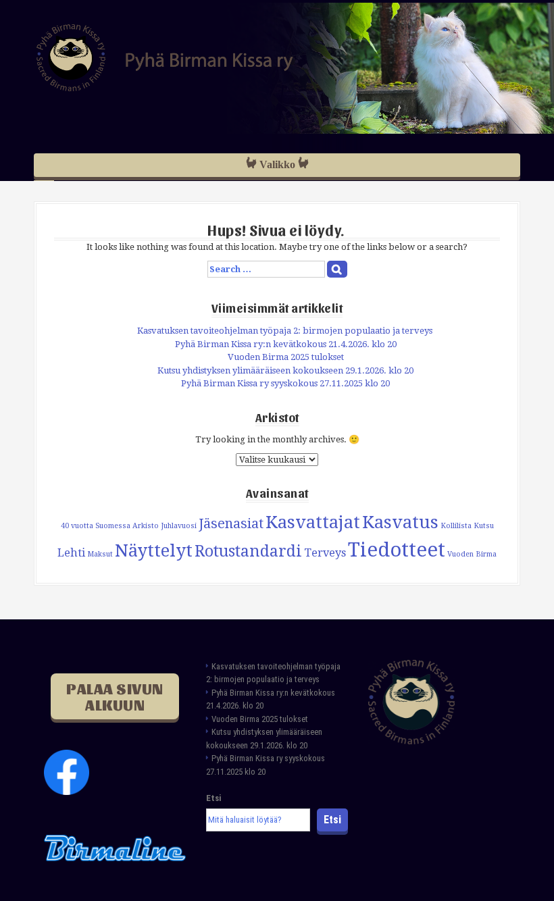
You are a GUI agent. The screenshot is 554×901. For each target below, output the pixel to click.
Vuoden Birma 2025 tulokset (286, 357)
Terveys (325, 552)
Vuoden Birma (472, 554)
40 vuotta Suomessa (95, 525)
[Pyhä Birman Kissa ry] (164, 57)
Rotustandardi (248, 551)
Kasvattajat (313, 522)
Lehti (71, 552)
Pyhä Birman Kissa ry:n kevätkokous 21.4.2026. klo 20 (286, 344)
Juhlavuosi (179, 525)
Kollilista (456, 525)
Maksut (100, 554)
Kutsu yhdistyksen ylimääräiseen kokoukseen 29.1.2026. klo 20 (285, 370)
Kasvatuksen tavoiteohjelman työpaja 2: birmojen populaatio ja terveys (285, 331)
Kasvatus (400, 522)
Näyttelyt (154, 550)
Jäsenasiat (231, 523)
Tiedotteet (396, 549)
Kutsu (484, 525)
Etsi (213, 798)
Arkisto (145, 525)
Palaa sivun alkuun (114, 696)
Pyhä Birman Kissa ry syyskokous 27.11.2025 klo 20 (285, 383)
